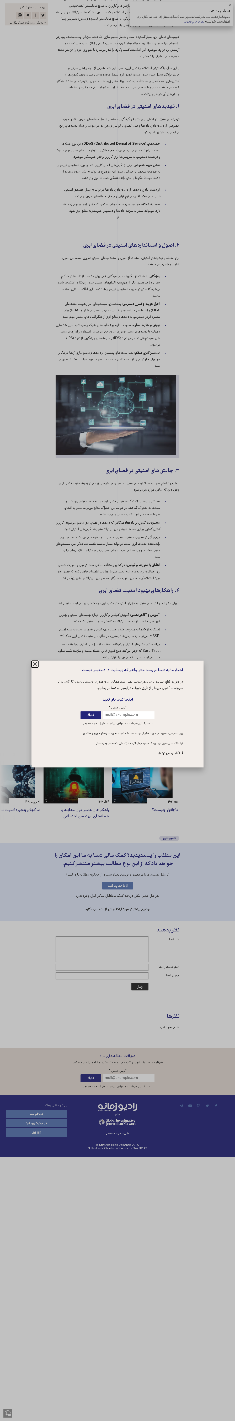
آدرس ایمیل (117, 708)
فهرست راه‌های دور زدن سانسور (99, 734)
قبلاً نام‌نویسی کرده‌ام (170, 753)
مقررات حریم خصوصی (94, 724)
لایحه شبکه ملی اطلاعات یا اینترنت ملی (115, 743)
